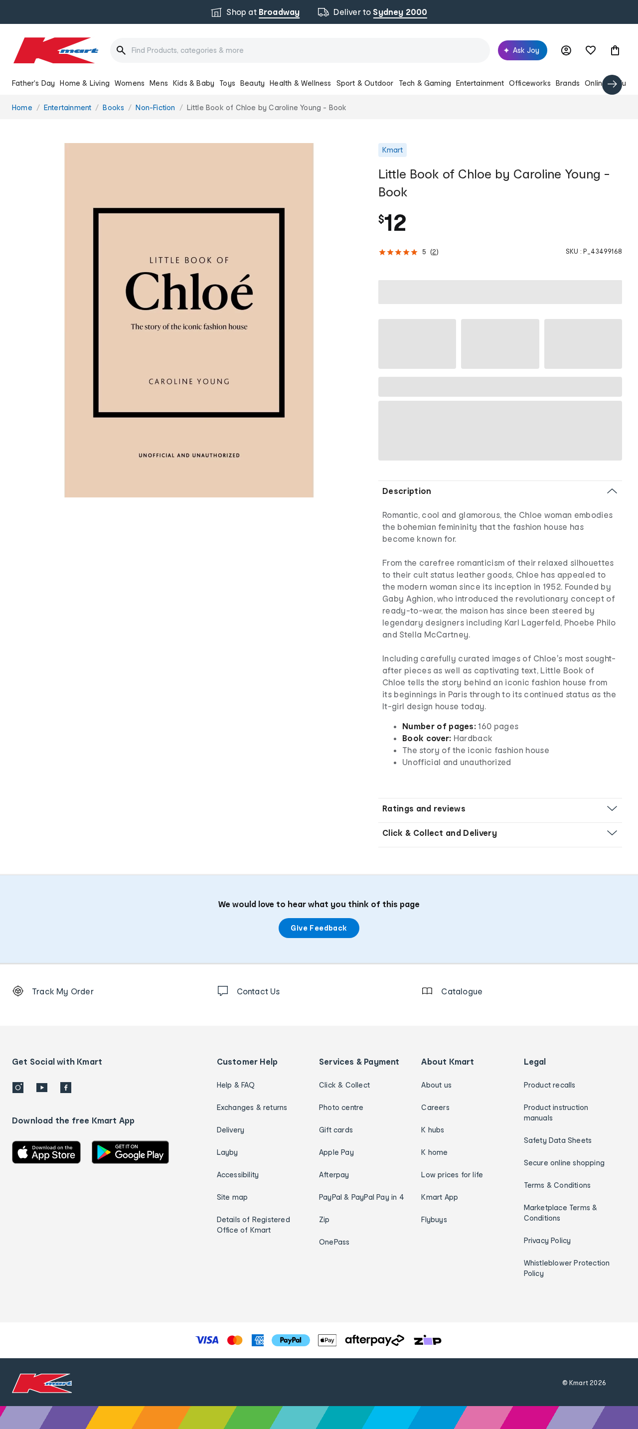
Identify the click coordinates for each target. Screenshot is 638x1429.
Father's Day (33, 83)
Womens (130, 83)
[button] (615, 50)
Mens (159, 83)
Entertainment (480, 83)
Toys (227, 83)
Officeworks (530, 83)
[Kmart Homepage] (55, 50)
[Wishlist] (591, 50)
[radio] (189, 320)
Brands (568, 83)
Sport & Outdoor (365, 83)
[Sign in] (566, 50)
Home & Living (85, 83)
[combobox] (300, 50)
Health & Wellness (300, 83)
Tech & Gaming (425, 83)
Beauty (252, 83)
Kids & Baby (193, 83)
